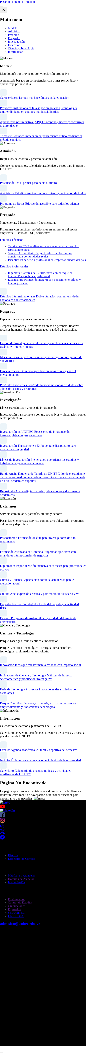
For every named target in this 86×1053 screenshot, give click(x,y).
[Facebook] (2, 816)
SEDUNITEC (16, 912)
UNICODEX (16, 916)
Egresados (14, 909)
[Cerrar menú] (3, 10)
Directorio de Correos (21, 858)
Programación (16, 899)
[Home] (5, 802)
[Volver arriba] (1, 1052)
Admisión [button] (14, 31)
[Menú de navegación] (1, 6)
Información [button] (15, 51)
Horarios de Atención (21, 878)
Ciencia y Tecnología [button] (21, 48)
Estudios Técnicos (11, 239)
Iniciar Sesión (16, 882)
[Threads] (2, 827)
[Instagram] (2, 821)
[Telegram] (2, 838)
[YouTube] (43, 806)
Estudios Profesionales (14, 266)
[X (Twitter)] (2, 833)
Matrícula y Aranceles (21, 875)
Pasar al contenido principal (17, 1)
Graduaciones (16, 905)
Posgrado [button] (14, 38)
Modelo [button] (13, 28)
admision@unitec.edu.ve (20, 923)
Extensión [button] (14, 45)
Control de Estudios (20, 902)
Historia (13, 855)
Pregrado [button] (13, 34)
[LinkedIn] (7, 810)
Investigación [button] (16, 41)
